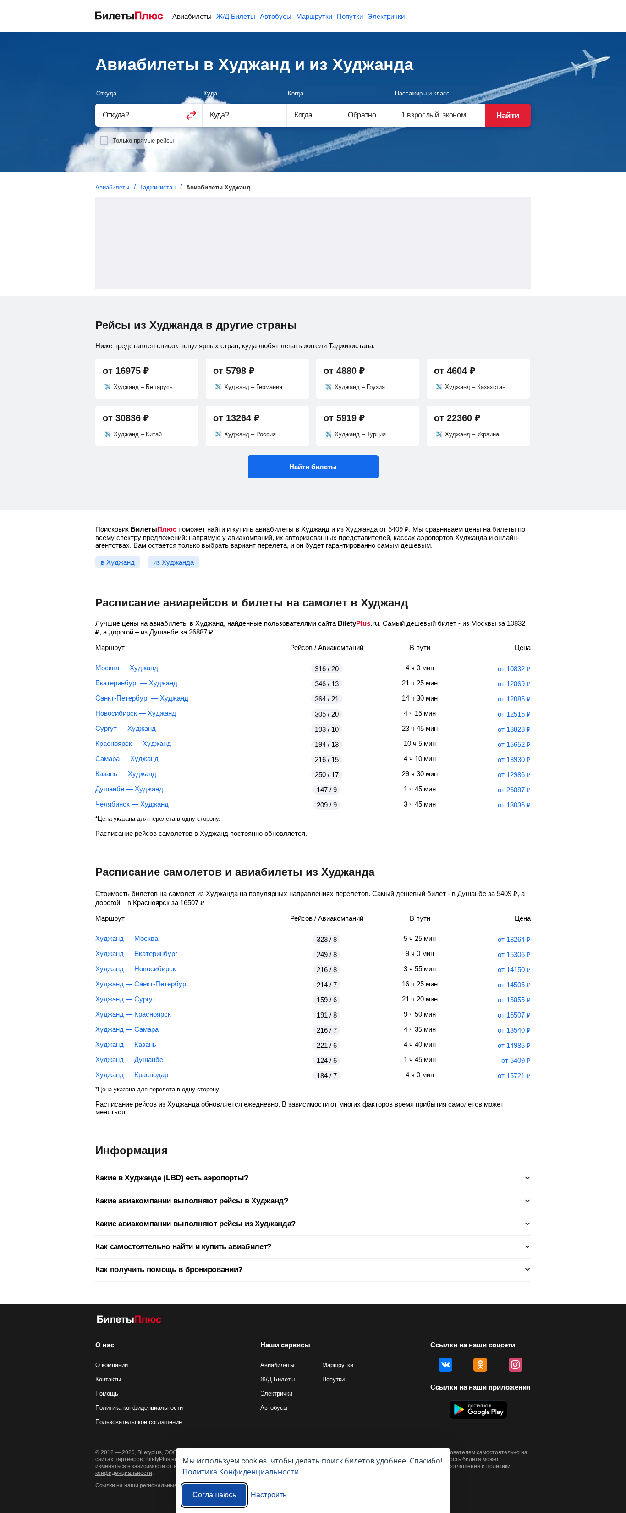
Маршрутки (314, 16)
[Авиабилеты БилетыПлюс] (129, 1321)
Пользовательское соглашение (138, 1421)
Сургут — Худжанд (125, 728)
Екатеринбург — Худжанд (136, 683)
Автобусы (275, 16)
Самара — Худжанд (127, 758)
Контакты (108, 1379)
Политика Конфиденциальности (240, 1471)
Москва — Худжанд (126, 668)
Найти (507, 115)
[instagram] (515, 1365)
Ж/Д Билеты (235, 16)
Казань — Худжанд (125, 774)
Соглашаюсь (214, 1495)
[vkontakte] (445, 1365)
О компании (111, 1365)
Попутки (350, 16)
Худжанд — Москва (126, 938)
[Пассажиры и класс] (439, 115)
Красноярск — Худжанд (133, 743)
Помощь (106, 1393)
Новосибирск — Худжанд (135, 713)
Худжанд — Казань (125, 1044)
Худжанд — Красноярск (133, 1014)
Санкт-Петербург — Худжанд (141, 698)
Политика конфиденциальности (139, 1407)
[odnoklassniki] (480, 1365)
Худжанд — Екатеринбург (136, 953)
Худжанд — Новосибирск (135, 969)
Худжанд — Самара (127, 1029)
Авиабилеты (192, 16)
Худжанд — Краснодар (131, 1075)
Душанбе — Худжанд (129, 789)
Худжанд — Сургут (125, 999)
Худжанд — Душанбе (129, 1059)
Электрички (386, 16)
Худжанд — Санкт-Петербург (141, 984)
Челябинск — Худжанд (132, 804)
